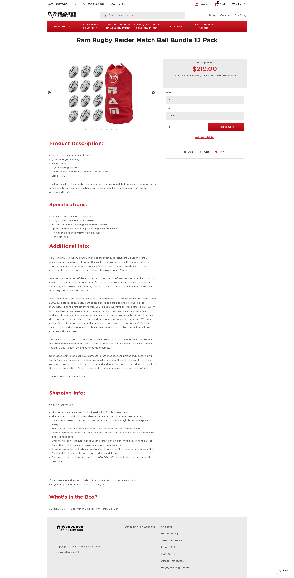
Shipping (166, 527)
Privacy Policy (169, 547)
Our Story (240, 15)
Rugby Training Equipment (90, 26)
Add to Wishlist (204, 137)
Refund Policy (169, 534)
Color (169, 109)
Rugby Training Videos (204, 26)
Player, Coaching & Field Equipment (147, 26)
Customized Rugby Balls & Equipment (118, 26)
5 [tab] (106, 129)
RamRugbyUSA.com (89, 546)
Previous (49, 93)
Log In (204, 4)
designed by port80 (67, 552)
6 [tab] (111, 129)
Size (168, 93)
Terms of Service (171, 540)
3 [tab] (96, 129)
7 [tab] (116, 129)
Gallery (224, 15)
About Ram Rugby (172, 561)
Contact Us (118, 4)
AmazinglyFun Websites (140, 527)
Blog (212, 15)
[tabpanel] (101, 93)
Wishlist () (239, 4)
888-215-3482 (95, 4)
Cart (221, 4)
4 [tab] (101, 129)
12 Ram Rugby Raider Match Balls (71, 155)
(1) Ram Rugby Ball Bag (65, 159)
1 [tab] (86, 129)
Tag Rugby (175, 26)
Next (153, 93)
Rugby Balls (62, 26)
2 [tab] (91, 129)
